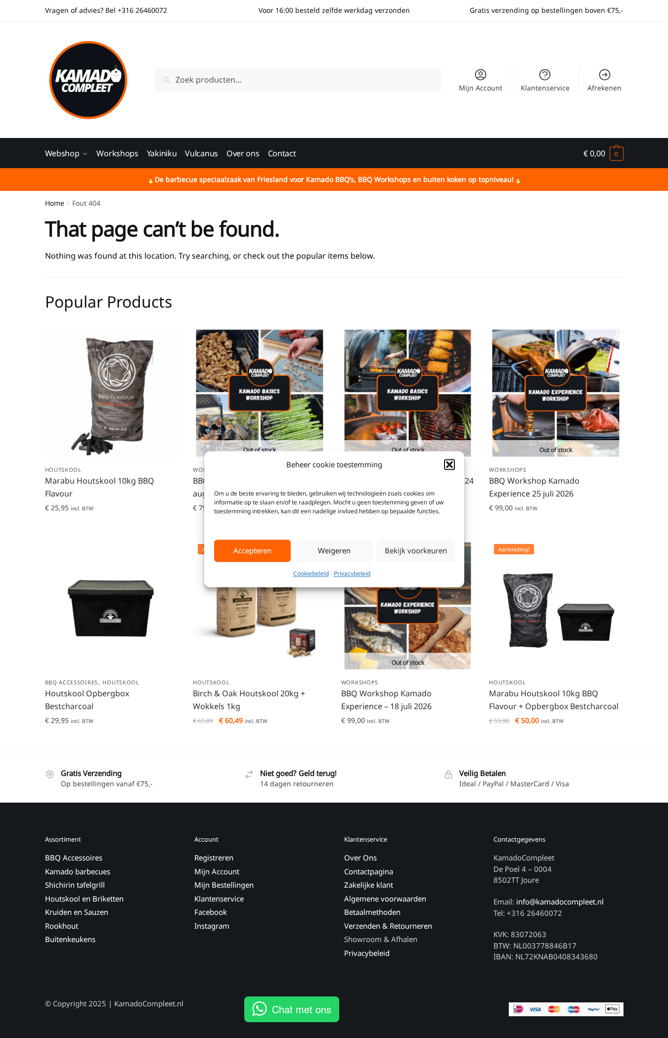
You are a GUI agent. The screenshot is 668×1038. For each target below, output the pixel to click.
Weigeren (334, 551)
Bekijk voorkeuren (416, 551)
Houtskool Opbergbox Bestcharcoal (87, 700)
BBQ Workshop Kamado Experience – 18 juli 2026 (386, 700)
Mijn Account (480, 87)
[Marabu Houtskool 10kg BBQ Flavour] (111, 393)
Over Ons (360, 857)
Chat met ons (301, 1009)
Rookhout (61, 926)
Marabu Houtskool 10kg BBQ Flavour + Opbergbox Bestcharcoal (554, 700)
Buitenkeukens (70, 939)
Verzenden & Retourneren (388, 926)
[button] (449, 464)
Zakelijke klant (368, 885)
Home (54, 203)
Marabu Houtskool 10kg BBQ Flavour (99, 487)
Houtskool (63, 469)
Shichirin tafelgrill (76, 885)
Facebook (210, 912)
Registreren (213, 857)
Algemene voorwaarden (385, 898)
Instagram (211, 926)
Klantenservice (545, 87)
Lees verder (555, 527)
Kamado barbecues (77, 871)
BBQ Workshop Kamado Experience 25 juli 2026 (534, 487)
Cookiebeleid (311, 573)
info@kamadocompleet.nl (560, 901)
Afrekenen (604, 87)
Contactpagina (368, 871)
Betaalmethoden (372, 912)
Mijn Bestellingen (224, 885)
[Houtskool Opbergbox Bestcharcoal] (111, 606)
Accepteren (252, 551)
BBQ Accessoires (71, 682)
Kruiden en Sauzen (76, 912)
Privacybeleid (352, 573)
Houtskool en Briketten (84, 898)
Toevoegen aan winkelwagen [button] (111, 527)
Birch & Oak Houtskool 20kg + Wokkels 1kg (249, 700)
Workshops (507, 469)
